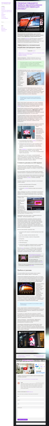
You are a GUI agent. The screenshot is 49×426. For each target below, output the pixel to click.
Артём (28, 391)
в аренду (34, 140)
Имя (18, 396)
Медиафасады (3, 14)
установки (26, 188)
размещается (24, 149)
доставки (29, 177)
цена (22, 247)
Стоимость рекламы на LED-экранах (25, 54)
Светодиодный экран (6, 2)
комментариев (4, 29)
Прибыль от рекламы (22, 55)
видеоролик (27, 38)
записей (3, 28)
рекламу (19, 106)
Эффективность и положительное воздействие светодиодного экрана (31, 52)
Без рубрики (3, 7)
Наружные (2, 15)
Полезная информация (4, 18)
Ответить (43, 382)
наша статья (31, 265)
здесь (42, 261)
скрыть (34, 50)
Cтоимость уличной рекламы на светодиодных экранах (29, 379)
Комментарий (20, 407)
